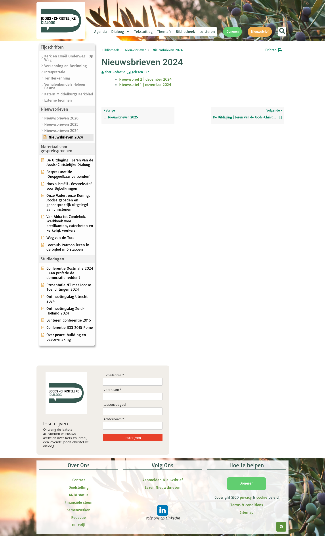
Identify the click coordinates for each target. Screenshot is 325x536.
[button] (67, 47)
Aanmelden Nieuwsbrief (162, 480)
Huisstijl (78, 525)
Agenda (100, 31)
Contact (78, 480)
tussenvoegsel (114, 404)
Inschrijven (132, 437)
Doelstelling (78, 487)
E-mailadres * (113, 375)
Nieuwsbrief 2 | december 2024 (145, 79)
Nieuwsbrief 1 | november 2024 (145, 84)
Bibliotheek (185, 31)
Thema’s (164, 31)
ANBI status (78, 495)
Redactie (78, 517)
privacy (246, 497)
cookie (261, 497)
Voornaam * (112, 390)
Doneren (246, 483)
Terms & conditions (246, 505)
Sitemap (246, 512)
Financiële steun (78, 502)
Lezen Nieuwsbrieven (162, 487)
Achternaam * (113, 419)
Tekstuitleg (143, 31)
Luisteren (207, 31)
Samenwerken (78, 510)
